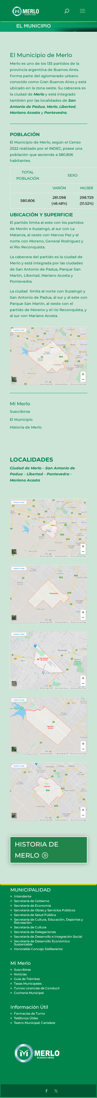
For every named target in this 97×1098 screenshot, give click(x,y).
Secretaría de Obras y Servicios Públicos (44, 910)
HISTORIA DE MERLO (36, 849)
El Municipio (21, 419)
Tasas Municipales (28, 983)
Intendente (22, 896)
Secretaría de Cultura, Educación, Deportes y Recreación (48, 921)
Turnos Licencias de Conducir (37, 988)
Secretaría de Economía (32, 905)
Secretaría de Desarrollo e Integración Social (48, 936)
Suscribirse (20, 411)
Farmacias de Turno (29, 1013)
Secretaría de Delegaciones (35, 932)
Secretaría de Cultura (30, 927)
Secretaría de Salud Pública (35, 915)
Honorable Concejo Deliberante (38, 949)
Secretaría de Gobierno (31, 901)
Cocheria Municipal (29, 993)
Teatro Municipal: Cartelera (34, 1023)
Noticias (20, 974)
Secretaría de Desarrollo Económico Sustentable (42, 942)
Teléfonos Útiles (26, 1018)
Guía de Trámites (27, 979)
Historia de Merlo (26, 427)
